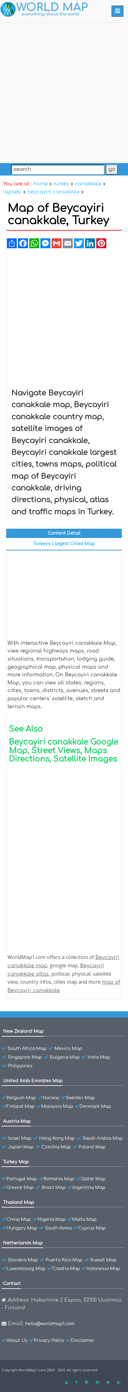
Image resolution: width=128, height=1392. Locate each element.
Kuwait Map (103, 1260)
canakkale (88, 184)
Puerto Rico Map (64, 1260)
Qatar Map (93, 1179)
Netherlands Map (23, 1243)
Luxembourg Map (26, 1268)
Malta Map (84, 1219)
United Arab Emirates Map (33, 1080)
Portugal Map (22, 1179)
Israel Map (19, 1138)
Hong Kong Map (57, 1138)
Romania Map (58, 1179)
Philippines (20, 1066)
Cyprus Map (92, 1228)
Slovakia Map (23, 1260)
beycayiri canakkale (53, 192)
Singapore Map (25, 1057)
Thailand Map (18, 1202)
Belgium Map (21, 1097)
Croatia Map (66, 1268)
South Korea (58, 1228)
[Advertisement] (64, 91)
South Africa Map (27, 1048)
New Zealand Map (23, 1031)
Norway (51, 1097)
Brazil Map (54, 1187)
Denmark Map (95, 1106)
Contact (12, 1283)
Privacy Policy (49, 1340)
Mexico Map (68, 1048)
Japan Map (21, 1147)
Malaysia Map (57, 1106)
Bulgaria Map (65, 1057)
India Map (99, 1057)
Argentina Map (88, 1187)
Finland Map (21, 1106)
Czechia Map (56, 1147)
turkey (61, 184)
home (40, 184)
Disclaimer (82, 1340)
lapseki (12, 192)
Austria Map (17, 1121)
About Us (17, 1340)
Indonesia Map (103, 1268)
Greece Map (20, 1187)
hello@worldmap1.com (50, 1323)
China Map (19, 1219)
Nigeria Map (52, 1219)
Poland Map (92, 1147)
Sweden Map (80, 1097)
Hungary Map (22, 1228)
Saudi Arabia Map (103, 1138)
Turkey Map (16, 1162)
